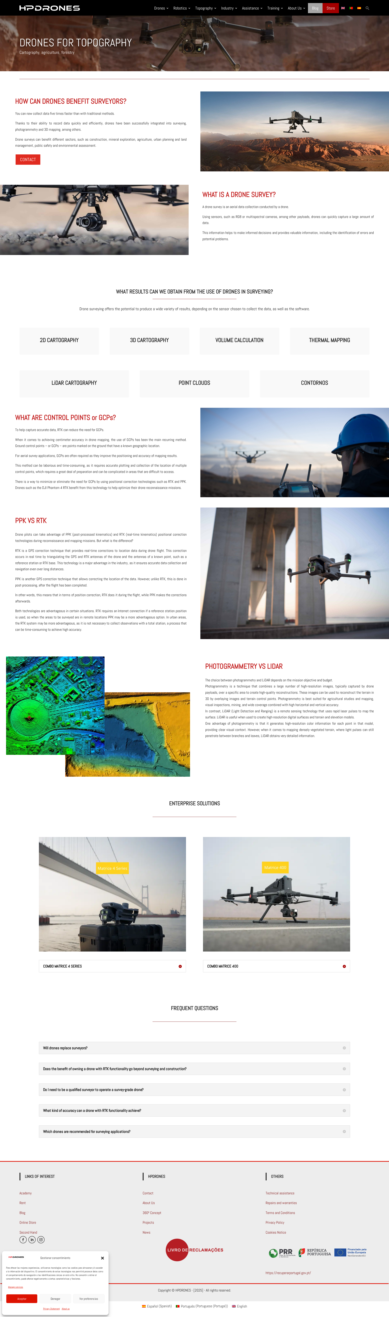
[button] (102, 1258)
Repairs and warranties (281, 1202)
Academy (25, 1193)
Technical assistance (280, 1193)
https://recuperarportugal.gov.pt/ (288, 1272)
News (146, 1232)
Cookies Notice (276, 1232)
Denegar (55, 1299)
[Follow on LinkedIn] (32, 1239)
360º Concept (152, 1212)
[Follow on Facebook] (23, 1239)
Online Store (27, 1222)
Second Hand (28, 1232)
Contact (148, 1193)
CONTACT (28, 159)
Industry (227, 8)
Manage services (15, 1287)
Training (273, 8)
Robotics (180, 8)
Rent (22, 1202)
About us (66, 1308)
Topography (204, 8)
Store (331, 8)
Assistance (250, 8)
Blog (315, 8)
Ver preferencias (88, 1299)
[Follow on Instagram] (41, 1239)
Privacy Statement (51, 1308)
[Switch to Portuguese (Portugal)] (351, 8)
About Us (295, 8)
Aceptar (21, 1299)
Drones (159, 8)
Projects (148, 1222)
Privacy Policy (275, 1222)
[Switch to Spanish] (359, 8)
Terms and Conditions (280, 1212)
